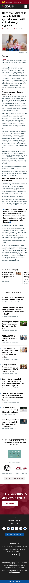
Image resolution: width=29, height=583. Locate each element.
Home (14, 518)
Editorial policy (14, 520)
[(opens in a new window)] (11, 2)
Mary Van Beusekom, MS (8, 29)
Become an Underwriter (14, 479)
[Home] (8, 6)
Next (17, 269)
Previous (15, 269)
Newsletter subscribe (14, 534)
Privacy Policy (16, 572)
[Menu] (25, 6)
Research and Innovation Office (10, 570)
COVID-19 (8, 31)
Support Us (10, 503)
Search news (14, 523)
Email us (14, 555)
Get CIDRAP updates (14, 581)
